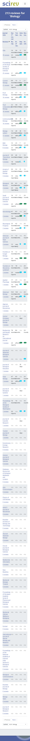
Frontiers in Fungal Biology (6, 254)
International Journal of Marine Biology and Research (7, 638)
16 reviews (6, 97)
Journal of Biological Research (6, 709)
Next (14, 25)
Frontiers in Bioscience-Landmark (6, 268)
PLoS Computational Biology (7, 107)
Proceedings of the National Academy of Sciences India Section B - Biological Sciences (6, 658)
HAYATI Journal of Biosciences (6, 509)
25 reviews (6, 73)
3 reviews (5, 176)
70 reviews (6, 55)
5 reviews (5, 162)
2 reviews (5, 188)
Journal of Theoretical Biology (6, 157)
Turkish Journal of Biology (6, 433)
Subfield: (5, 29)
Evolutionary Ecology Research (7, 445)
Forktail (5, 626)
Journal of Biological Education (6, 366)
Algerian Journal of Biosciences (6, 306)
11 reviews (6, 136)
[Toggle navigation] (25, 3)
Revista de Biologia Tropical (6, 582)
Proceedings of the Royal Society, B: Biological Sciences (6, 66)
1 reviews (5, 258)
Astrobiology (7, 211)
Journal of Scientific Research (6, 421)
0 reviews (5, 450)
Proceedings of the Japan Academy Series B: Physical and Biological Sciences (6, 598)
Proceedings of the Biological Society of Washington (6, 405)
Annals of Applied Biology (6, 171)
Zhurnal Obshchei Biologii (5, 536)
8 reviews (5, 148)
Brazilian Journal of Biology (6, 687)
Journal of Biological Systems (6, 391)
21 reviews (6, 85)
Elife (4, 50)
